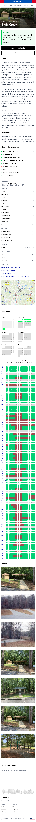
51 (2, 478)
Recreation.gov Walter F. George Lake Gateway (15, 276)
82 (2, 545)
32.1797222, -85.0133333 (8, 183)
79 (2, 538)
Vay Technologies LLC (15, 818)
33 (2, 438)
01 (2, 367)
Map (5, 5)
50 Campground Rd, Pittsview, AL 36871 (12, 185)
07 (2, 380)
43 (2, 460)
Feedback (14, 812)
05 (2, 376)
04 (2, 374)
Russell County (14, 21)
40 (2, 454)
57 (2, 489)
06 (2, 378)
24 (2, 418)
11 (2, 389)
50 (2, 476)
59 (2, 494)
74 (2, 527)
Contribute (20, 5)
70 (2, 518)
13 (2, 394)
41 (2, 456)
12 (2, 391)
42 (2, 458)
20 (2, 409)
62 (2, 500)
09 (2, 385)
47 (2, 469)
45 (2, 465)
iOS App (3, 812)
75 (2, 529)
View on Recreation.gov (8, 273)
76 (2, 531)
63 (2, 502)
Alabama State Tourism (8, 270)
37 (2, 447)
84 (2, 549)
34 (2, 440)
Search (26, 5)
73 (2, 525)
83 (2, 547)
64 (2, 505)
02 (2, 369)
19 (2, 407)
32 (2, 436)
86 (2, 554)
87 (2, 556)
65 (2, 507)
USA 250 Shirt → (18, 1)
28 (2, 427)
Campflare (5, 797)
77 (2, 534)
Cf (2, 5)
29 (2, 429)
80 (2, 540)
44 (2, 462)
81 (2, 542)
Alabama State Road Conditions (10, 267)
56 (2, 487)
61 (2, 498)
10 (2, 387)
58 (2, 491)
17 (2, 402)
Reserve (18, 53)
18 (2, 405)
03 (2, 371)
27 (2, 425)
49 (2, 474)
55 (2, 485)
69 (2, 516)
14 (2, 396)
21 (2, 411)
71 (2, 520)
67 (2, 511)
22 (2, 414)
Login (33, 5)
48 (2, 471)
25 (2, 420)
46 (2, 467)
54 (2, 482)
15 (2, 398)
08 (2, 382)
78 (2, 536)
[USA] (32, 819)
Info (15, 5)
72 (2, 522)
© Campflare (4, 818)
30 (2, 431)
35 (2, 442)
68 (2, 514)
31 (2, 434)
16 (2, 400)
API (2, 814)
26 (2, 422)
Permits (10, 5)
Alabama (4, 21)
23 (2, 416)
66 (2, 509)
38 (2, 449)
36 (2, 445)
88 (2, 558)
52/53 (3, 480)
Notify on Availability (18, 48)
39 (2, 451)
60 (2, 496)
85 (2, 551)
